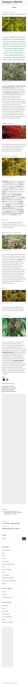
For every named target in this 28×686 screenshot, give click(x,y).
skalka (15, 513)
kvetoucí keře (8, 511)
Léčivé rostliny (5, 561)
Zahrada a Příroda (12, 2)
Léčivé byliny (5, 611)
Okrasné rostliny (6, 614)
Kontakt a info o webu (7, 597)
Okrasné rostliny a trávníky (8, 564)
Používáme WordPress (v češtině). (9, 682)
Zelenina (4, 583)
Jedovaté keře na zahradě (8, 386)
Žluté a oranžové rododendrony (9, 391)
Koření (3, 555)
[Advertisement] (14, 449)
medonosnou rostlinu (7, 352)
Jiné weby (4, 594)
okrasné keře (8, 513)
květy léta (16, 511)
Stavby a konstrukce (6, 569)
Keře (5, 509)
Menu (14, 7)
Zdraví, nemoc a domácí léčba (8, 580)
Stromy (3, 572)
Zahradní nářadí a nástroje (8, 577)
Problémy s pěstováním (7, 622)
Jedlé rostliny (5, 605)
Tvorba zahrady (5, 575)
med (14, 12)
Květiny (4, 558)
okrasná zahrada (17, 512)
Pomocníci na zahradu (7, 616)
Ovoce (3, 566)
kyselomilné (7, 512)
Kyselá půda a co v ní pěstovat (9, 387)
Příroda (4, 619)
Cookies (4, 591)
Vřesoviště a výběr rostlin (8, 389)
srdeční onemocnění (18, 360)
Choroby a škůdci (6, 550)
